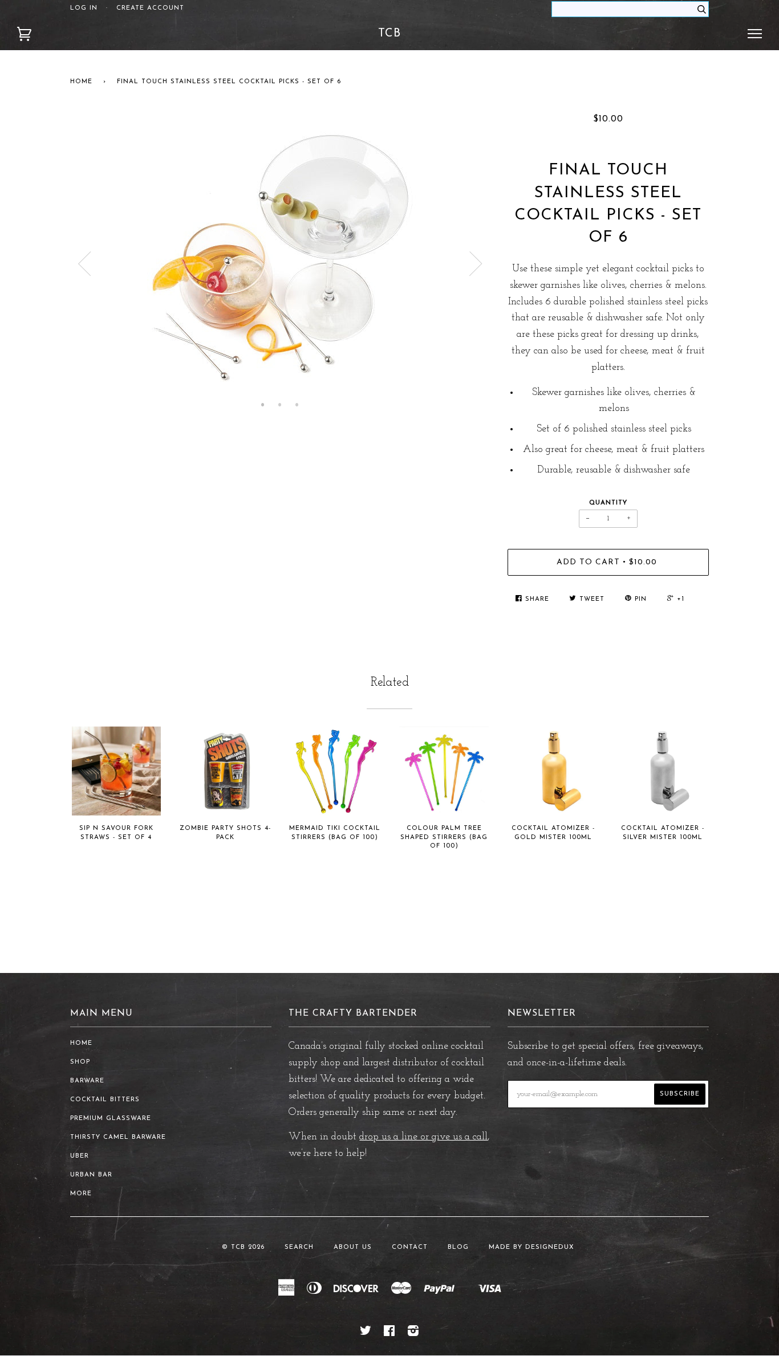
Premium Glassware (110, 1118)
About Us (353, 1247)
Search (299, 1247)
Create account (150, 8)
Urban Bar (91, 1175)
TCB (389, 33)
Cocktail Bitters (105, 1100)
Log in (84, 8)
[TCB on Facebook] (389, 1333)
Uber (79, 1156)
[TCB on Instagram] (413, 1333)
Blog (458, 1247)
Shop (80, 1062)
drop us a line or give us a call (423, 1137)
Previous (84, 264)
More (81, 1194)
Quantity (608, 503)
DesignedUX (549, 1247)
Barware (87, 1081)
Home (81, 82)
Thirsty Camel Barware (118, 1137)
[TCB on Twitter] (366, 1333)
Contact (410, 1247)
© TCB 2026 (243, 1247)
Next (476, 264)
